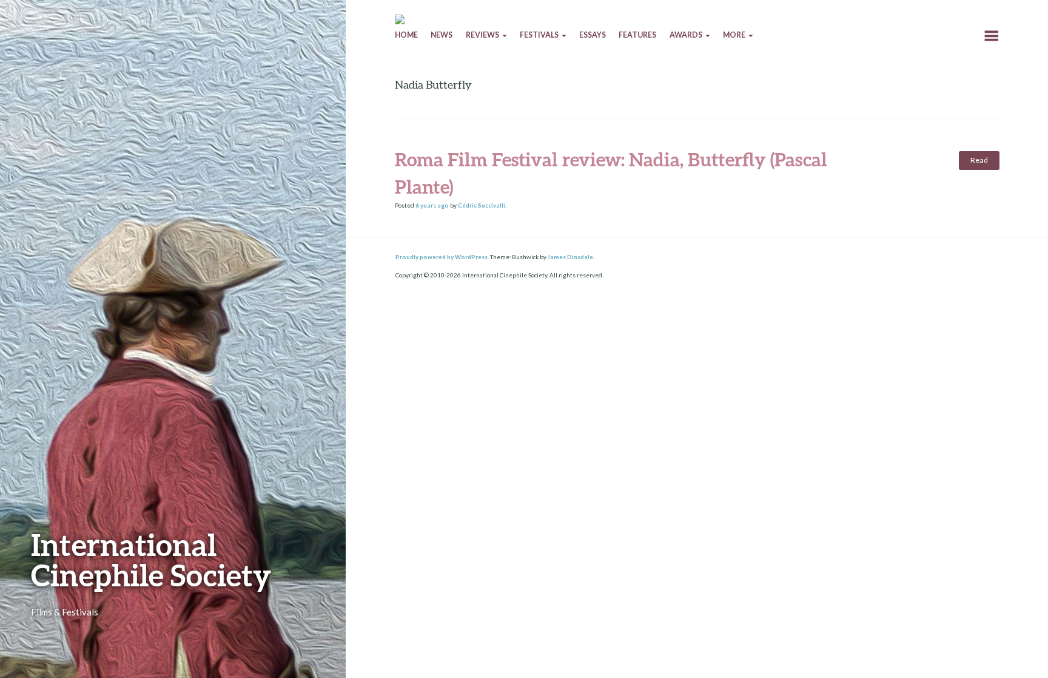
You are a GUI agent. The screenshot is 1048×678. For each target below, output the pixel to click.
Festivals (539, 34)
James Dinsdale (570, 256)
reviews (482, 34)
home (406, 34)
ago (432, 205)
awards (686, 34)
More (734, 34)
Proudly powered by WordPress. (442, 256)
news (441, 34)
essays (592, 34)
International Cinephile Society (151, 559)
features (637, 34)
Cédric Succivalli (481, 205)
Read (979, 159)
